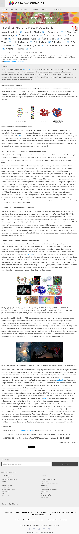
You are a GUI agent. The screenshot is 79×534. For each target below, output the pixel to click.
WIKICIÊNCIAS (27, 513)
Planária (44, 476)
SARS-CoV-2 (27, 69)
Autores (44, 9)
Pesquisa (13, 9)
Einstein (30, 254)
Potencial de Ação (7, 476)
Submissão (24, 9)
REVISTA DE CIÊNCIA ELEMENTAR (64, 513)
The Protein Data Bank (25, 431)
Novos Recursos (29, 520)
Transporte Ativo (7, 486)
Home (4, 9)
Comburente (6, 494)
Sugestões (41, 520)
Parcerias (63, 520)
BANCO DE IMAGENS (42, 513)
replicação (60, 380)
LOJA (50, 515)
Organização (52, 520)
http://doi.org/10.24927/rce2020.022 (14, 61)
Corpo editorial (56, 9)
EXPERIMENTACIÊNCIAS (37, 515)
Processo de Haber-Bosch (48, 480)
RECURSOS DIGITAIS (12, 513)
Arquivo (17, 520)
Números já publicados (9, 504)
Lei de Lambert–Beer (8, 490)
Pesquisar (65, 464)
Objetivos (35, 9)
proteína (20, 135)
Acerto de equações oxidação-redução (47, 495)
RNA (44, 398)
